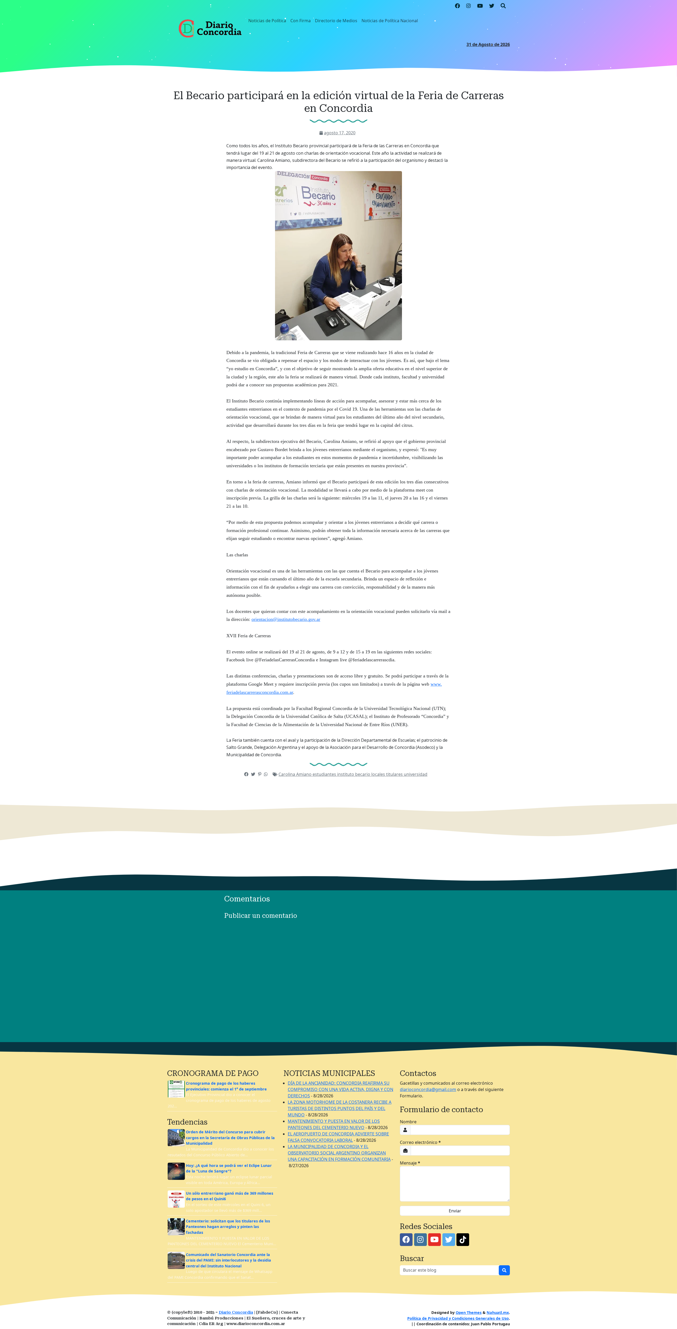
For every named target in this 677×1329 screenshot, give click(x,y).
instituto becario (354, 774)
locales (378, 774)
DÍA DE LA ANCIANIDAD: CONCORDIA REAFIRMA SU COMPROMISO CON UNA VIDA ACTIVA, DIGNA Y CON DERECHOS (340, 1089)
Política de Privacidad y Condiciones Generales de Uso (458, 1318)
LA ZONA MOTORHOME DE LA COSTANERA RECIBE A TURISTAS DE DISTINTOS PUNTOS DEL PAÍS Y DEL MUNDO (339, 1108)
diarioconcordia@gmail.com (428, 1089)
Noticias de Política (267, 21)
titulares (395, 774)
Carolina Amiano (295, 774)
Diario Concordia (236, 1312)
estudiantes (325, 774)
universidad (415, 774)
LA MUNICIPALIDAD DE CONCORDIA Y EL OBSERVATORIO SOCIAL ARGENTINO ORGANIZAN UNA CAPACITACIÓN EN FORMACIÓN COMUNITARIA (339, 1153)
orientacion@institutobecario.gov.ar (285, 619)
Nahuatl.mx (498, 1312)
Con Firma (300, 21)
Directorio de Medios (336, 21)
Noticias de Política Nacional (390, 21)
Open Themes (469, 1312)
